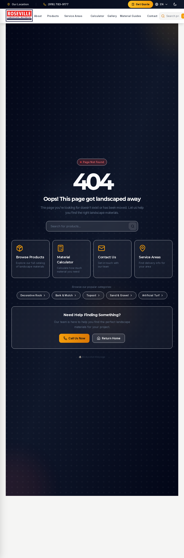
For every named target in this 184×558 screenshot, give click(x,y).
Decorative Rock (31, 295)
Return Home (111, 338)
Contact (152, 15)
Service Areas (73, 15)
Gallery (112, 15)
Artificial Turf (151, 295)
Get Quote (143, 4)
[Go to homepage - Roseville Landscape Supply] (19, 16)
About (38, 15)
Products (53, 15)
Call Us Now (76, 338)
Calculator (97, 15)
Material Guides (130, 15)
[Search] (133, 226)
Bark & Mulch (64, 295)
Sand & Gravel (119, 295)
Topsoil (91, 295)
